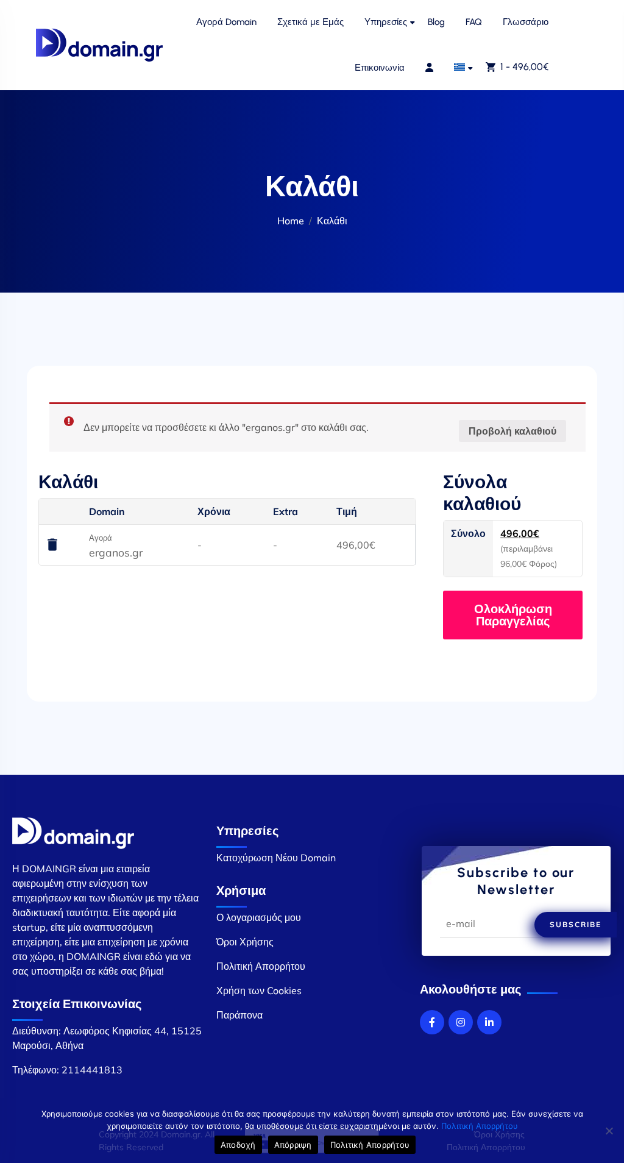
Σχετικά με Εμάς (310, 21)
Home (290, 221)
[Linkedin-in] (489, 1022)
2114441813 (92, 1070)
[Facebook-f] (432, 1022)
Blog (436, 21)
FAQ (474, 21)
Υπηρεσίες (385, 21)
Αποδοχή (238, 1145)
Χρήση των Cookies (259, 990)
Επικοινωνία (380, 67)
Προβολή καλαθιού (512, 431)
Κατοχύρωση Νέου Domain (276, 858)
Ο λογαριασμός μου (258, 917)
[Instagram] (460, 1022)
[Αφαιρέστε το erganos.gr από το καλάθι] (52, 545)
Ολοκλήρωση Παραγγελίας (513, 614)
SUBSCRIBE (575, 924)
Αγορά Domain (226, 21)
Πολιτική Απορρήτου (260, 966)
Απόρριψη (293, 1145)
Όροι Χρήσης (245, 942)
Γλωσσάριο (525, 21)
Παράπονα (239, 1015)
